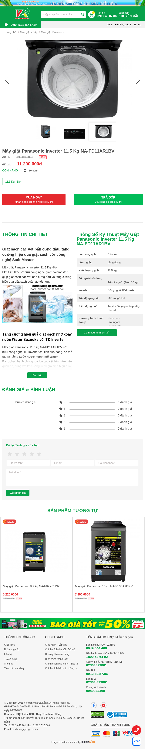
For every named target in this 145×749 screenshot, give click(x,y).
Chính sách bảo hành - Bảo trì (61, 663)
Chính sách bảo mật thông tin (61, 668)
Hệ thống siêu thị (123, 24)
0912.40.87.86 (97, 674)
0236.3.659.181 (17, 725)
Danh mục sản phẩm (24, 24)
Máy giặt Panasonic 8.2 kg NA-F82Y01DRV (32, 586)
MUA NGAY (34, 199)
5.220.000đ (10, 594)
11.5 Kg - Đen (13, 181)
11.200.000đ (29, 163)
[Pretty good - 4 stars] (31, 454)
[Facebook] (94, 705)
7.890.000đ (82, 594)
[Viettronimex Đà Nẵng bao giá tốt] (72, 623)
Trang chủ (10, 32)
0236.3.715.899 (41, 725)
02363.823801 (97, 682)
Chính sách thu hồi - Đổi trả (60, 649)
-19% (43, 157)
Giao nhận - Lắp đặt (56, 644)
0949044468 (95, 691)
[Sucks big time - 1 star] (9, 454)
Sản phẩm (128, 15)
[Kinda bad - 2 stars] (17, 454)
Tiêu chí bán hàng (14, 668)
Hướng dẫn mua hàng (57, 654)
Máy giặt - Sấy (28, 32)
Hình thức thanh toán (56, 659)
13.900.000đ (24, 157)
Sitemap (8, 663)
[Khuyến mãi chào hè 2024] (72, 3)
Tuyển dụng (10, 659)
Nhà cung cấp (11, 649)
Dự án (110, 24)
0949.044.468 (96, 648)
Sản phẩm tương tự (72, 510)
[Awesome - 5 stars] (39, 454)
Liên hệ (8, 654)
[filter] (82, 14)
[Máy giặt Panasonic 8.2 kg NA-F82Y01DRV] (36, 551)
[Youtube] (103, 705)
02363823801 (96, 665)
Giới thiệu (9, 644)
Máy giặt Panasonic (52, 32)
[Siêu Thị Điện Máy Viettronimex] (22, 13)
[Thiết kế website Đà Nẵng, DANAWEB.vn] (88, 742)
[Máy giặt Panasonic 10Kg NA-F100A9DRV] (108, 551)
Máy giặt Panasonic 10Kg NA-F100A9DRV (104, 586)
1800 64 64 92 (97, 657)
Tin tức (137, 24)
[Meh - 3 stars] (24, 454)
